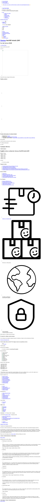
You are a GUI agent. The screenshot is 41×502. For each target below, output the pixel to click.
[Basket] (21, 29)
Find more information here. (4, 339)
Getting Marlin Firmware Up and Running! (9, 167)
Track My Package (5, 388)
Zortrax (3, 40)
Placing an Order (5, 376)
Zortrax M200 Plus (21, 137)
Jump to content (4, 2)
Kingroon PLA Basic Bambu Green (8, 184)
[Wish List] (3, 28)
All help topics (6, 17)
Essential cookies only (7, 435)
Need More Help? (5, 382)
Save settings (3, 500)
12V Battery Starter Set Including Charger (9, 175)
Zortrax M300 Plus (32, 137)
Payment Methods (5, 378)
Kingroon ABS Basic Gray (6, 181)
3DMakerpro (4, 173)
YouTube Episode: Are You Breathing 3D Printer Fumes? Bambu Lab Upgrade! (15, 168)
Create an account (5, 26)
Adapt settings (13, 435)
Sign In (3, 386)
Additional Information (4, 142)
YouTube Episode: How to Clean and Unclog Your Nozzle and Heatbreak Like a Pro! (16, 169)
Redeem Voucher (5, 389)
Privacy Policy (4, 417)
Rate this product (3, 148)
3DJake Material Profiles (6, 393)
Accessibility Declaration (6, 419)
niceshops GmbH (7, 414)
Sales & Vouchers (5, 381)
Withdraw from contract (4, 424)
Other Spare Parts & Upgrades (12, 136)
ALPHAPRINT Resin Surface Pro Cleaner (9, 177)
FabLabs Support (5, 397)
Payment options (7, 16)
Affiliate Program (5, 395)
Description (3, 139)
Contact (3, 402)
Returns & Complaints (5, 379)
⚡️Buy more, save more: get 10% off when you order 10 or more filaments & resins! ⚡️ (16, 4)
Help (3, 12)
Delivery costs (6, 15)
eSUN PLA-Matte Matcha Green (7, 176)
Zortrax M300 (26, 137)
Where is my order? (7, 13)
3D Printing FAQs (5, 396)
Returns (5, 14)
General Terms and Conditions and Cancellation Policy (11, 418)
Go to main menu (5, 1)
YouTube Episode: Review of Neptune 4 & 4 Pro (10, 166)
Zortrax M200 (15, 137)
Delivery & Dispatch (5, 377)
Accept (2, 435)
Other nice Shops (5, 422)
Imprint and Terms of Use (6, 416)
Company (4, 421)
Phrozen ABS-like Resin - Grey (7, 174)
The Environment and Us (6, 398)
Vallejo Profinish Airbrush (6, 183)
